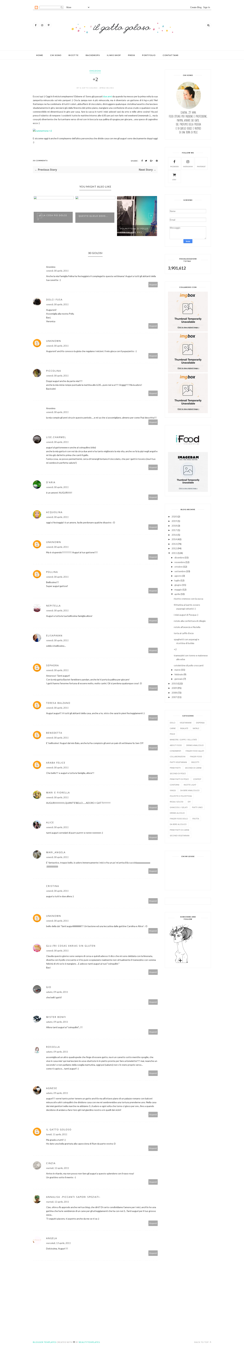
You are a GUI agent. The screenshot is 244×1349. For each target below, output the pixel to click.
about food (176, 745)
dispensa (200, 722)
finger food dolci (179, 818)
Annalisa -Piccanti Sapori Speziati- (73, 1196)
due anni (107, 96)
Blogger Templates (44, 1342)
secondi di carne (193, 768)
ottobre (178, 566)
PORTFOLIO (149, 55)
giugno (178, 584)
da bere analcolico (190, 790)
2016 (174, 534)
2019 (174, 521)
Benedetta (54, 732)
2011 (174, 553)
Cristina (52, 886)
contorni (174, 784)
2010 (174, 683)
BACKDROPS (93, 55)
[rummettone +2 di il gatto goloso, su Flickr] (42, 130)
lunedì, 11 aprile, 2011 (56, 1134)
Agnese (51, 1088)
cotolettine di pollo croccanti (188, 665)
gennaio (178, 678)
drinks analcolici (195, 745)
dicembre (179, 557)
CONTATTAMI (170, 55)
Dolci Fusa (54, 299)
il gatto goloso (59, 1129)
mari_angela (56, 852)
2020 (174, 516)
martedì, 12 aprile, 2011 (57, 1168)
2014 (174, 539)
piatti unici (197, 807)
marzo (177, 669)
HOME (39, 55)
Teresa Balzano (58, 702)
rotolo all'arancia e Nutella (187, 627)
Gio (48, 987)
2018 (174, 525)
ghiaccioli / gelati (179, 807)
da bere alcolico (178, 824)
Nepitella (53, 605)
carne (173, 728)
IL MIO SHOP (114, 55)
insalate (184, 728)
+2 (175, 649)
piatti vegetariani (178, 762)
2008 (174, 692)
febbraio (178, 674)
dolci (172, 722)
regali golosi (176, 801)
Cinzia (51, 1163)
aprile (177, 594)
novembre (179, 562)
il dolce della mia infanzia (132, 217)
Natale (196, 728)
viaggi (173, 790)
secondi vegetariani (179, 835)
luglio (177, 580)
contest (197, 779)
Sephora (52, 665)
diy (189, 801)
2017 (174, 530)
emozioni (95, 71)
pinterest (201, 166)
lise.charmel (56, 437)
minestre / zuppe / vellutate (183, 739)
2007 (174, 697)
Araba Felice (55, 762)
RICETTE (74, 55)
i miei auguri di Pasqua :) (186, 614)
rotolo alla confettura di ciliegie (190, 620)
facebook (174, 166)
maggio (178, 589)
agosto (178, 575)
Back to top (201, 1342)
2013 (174, 543)
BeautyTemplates (89, 1342)
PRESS (131, 55)
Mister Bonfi (56, 1017)
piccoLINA (53, 370)
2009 (174, 688)
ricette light (190, 784)
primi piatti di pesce (179, 779)
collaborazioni (177, 756)
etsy (174, 180)
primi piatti (175, 768)
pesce (172, 734)
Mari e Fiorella (58, 792)
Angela (51, 1238)
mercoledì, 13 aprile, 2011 (58, 1243)
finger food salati (195, 751)
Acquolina (54, 512)
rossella (53, 1046)
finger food (196, 756)
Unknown (53, 340)
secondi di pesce (178, 773)
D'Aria (50, 482)
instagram (188, 166)
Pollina (52, 571)
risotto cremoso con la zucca (188, 598)
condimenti (175, 751)
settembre (180, 571)
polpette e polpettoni (181, 796)
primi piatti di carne (179, 830)
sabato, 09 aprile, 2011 (57, 991)
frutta (195, 818)
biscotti (195, 762)
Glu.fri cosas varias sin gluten (71, 945)
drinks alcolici (177, 813)
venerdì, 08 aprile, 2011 (57, 270)
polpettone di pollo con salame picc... (93, 230)
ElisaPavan (54, 635)
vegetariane (186, 722)
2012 (174, 548)
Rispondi (153, 285)
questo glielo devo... (51, 216)
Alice (50, 822)
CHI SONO (55, 55)
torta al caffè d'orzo (184, 633)
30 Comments (40, 161)
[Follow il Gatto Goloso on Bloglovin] (181, 962)
